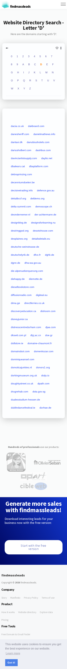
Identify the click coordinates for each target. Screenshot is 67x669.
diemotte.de (35, 278)
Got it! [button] (11, 662)
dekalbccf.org (18, 198)
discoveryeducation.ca (23, 311)
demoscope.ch (43, 206)
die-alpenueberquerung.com (27, 270)
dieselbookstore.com (22, 287)
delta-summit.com (21, 206)
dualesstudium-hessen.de (25, 399)
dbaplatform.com (38, 166)
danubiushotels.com (38, 142)
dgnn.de (15, 262)
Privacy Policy (31, 597)
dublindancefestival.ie (23, 407)
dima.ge (15, 303)
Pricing (4, 619)
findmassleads (20, 6)
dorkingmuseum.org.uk (24, 375)
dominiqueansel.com (22, 359)
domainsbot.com (20, 351)
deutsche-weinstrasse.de (25, 246)
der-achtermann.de (45, 214)
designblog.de (19, 222)
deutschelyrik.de (20, 254)
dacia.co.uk (17, 126)
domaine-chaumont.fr (40, 343)
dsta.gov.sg (39, 391)
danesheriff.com (20, 134)
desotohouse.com (43, 230)
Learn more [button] (13, 653)
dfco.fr (37, 254)
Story (4, 597)
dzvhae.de (45, 407)
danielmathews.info (44, 134)
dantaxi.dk (17, 142)
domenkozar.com (43, 351)
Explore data (46, 612)
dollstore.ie (17, 343)
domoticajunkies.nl (21, 367)
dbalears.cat (18, 166)
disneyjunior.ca (19, 319)
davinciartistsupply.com (24, 158)
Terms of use (48, 597)
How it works (8, 612)
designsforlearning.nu (43, 222)
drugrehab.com (19, 391)
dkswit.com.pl (18, 335)
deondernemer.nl (20, 214)
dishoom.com (48, 311)
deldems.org (37, 198)
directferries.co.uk (34, 303)
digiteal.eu (42, 295)
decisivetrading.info (22, 190)
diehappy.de (18, 278)
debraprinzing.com (21, 174)
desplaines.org (19, 238)
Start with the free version (33, 547)
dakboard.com (36, 126)
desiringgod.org (20, 230)
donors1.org (43, 367)
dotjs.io (45, 375)
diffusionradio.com (21, 295)
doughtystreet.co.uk (22, 383)
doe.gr (49, 335)
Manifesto (15, 597)
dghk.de (49, 254)
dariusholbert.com (21, 150)
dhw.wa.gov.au (32, 262)
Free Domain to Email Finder (15, 634)
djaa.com (50, 327)
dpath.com (43, 383)
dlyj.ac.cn (35, 335)
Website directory (27, 612)
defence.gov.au (45, 190)
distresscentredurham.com (26, 327)
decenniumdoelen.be (23, 182)
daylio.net (46, 158)
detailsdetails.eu (41, 238)
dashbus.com (43, 150)
